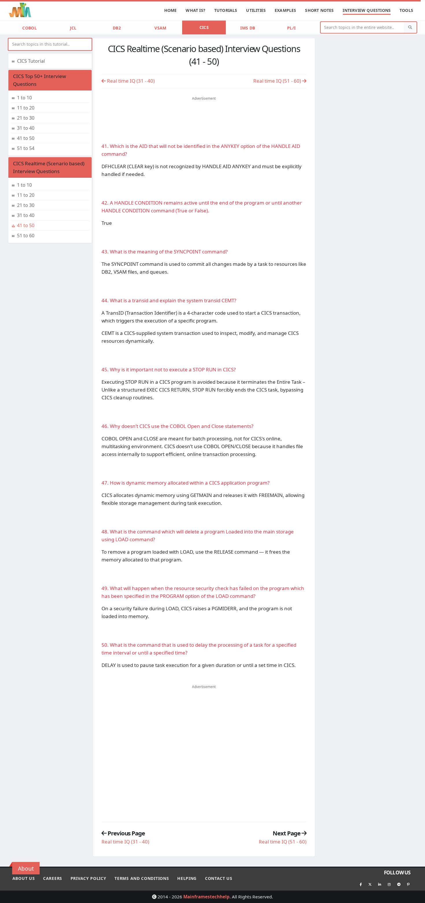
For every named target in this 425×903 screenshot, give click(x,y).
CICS (204, 27)
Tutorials (225, 10)
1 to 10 (24, 97)
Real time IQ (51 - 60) (277, 80)
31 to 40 (25, 128)
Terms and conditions (141, 878)
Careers (52, 878)
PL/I (291, 28)
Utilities (256, 10)
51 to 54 (25, 148)
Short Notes (319, 10)
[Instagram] (389, 884)
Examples (285, 10)
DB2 (117, 28)
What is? (195, 10)
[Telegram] (399, 884)
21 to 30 (25, 118)
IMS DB (247, 28)
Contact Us (218, 878)
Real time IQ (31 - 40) (130, 80)
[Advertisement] (203, 112)
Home (170, 10)
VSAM (160, 28)
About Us (23, 878)
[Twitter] (370, 884)
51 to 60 (25, 235)
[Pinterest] (408, 884)
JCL (73, 28)
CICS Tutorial (31, 61)
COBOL (29, 28)
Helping (187, 878)
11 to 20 (25, 108)
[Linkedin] (380, 884)
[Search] (410, 27)
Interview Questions (367, 10)
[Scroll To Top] (415, 896)
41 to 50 (25, 138)
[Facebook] (360, 884)
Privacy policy (88, 878)
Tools (406, 10)
